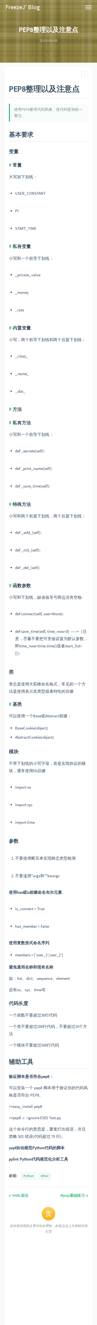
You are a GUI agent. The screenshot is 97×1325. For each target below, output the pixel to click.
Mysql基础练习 (74, 1195)
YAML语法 (18, 1195)
